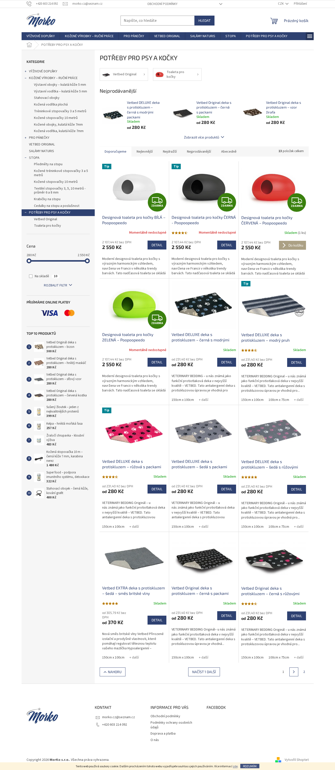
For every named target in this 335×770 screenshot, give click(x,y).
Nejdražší (170, 151)
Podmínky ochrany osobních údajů (171, 725)
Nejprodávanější (199, 151)
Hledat (204, 20)
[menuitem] (41, 36)
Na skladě (46, 276)
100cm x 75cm (279, 399)
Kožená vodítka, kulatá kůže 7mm (59, 131)
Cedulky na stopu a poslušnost (56, 205)
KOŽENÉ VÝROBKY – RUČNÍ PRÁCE (53, 78)
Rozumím (250, 766)
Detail (157, 245)
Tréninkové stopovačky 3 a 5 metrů (60, 111)
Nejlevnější (145, 151)
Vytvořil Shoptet (297, 759)
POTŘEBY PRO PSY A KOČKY (49, 212)
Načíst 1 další (204, 672)
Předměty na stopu (48, 164)
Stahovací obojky (47, 97)
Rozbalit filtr (55, 285)
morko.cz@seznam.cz (118, 717)
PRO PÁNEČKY (39, 137)
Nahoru (115, 672)
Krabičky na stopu (47, 199)
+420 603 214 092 (114, 724)
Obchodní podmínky (162, 4)
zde (235, 766)
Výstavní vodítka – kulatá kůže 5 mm (60, 91)
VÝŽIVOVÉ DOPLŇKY (43, 71)
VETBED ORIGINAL (42, 144)
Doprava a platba (163, 733)
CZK (281, 3)
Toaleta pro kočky (47, 225)
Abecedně (229, 151)
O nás (155, 740)
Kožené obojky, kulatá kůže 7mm (58, 124)
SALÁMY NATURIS (41, 151)
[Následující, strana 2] (293, 671)
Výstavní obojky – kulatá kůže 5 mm (60, 84)
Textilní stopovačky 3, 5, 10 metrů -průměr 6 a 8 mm (60, 190)
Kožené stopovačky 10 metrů (56, 117)
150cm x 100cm (183, 399)
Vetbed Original (45, 219)
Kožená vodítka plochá (51, 104)
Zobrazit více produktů (201, 137)
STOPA (34, 157)
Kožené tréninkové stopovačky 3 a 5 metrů (61, 173)
